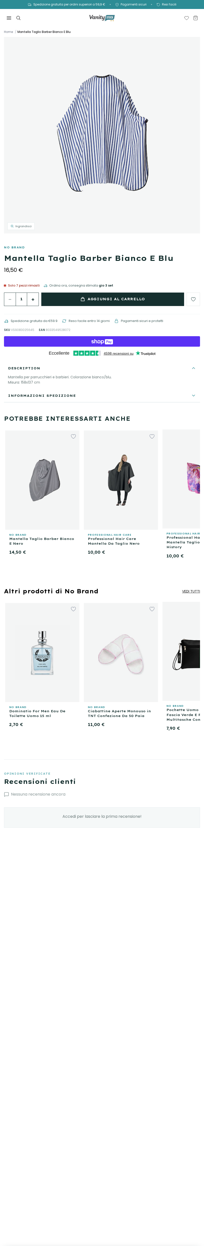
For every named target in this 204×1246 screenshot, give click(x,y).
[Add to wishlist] (193, 299)
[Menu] (9, 18)
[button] (102, 135)
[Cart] (195, 17)
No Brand (14, 247)
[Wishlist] (186, 17)
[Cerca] (18, 17)
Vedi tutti (191, 591)
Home (8, 32)
